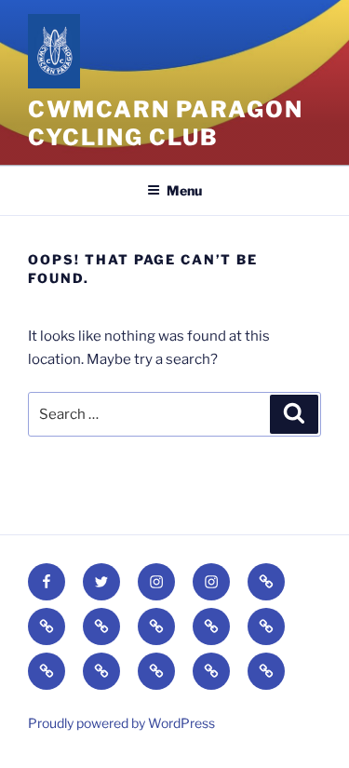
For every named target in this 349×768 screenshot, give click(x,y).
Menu (184, 190)
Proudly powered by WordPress (121, 723)
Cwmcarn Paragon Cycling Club (165, 123)
